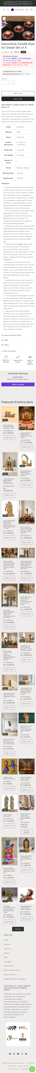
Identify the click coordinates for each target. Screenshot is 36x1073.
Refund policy (12, 1066)
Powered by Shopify (18, 1063)
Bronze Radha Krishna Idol (7, 815)
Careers (6, 953)
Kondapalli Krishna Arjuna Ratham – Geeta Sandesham (26, 907)
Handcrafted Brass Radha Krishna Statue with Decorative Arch (8, 481)
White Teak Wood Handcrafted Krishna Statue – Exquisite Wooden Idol (26, 816)
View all (18, 929)
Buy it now (18, 99)
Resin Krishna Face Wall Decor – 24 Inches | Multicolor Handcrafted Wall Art (26, 729)
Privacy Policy (8, 966)
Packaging (7, 961)
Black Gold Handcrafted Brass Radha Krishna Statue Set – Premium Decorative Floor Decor (9, 613)
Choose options (26, 831)
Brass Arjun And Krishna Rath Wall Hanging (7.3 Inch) (8, 426)
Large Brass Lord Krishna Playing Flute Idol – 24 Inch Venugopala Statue (26, 648)
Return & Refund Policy (11, 970)
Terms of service (13, 1069)
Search (6, 940)
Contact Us (7, 949)
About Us (7, 944)
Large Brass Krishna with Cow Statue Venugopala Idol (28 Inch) (9, 696)
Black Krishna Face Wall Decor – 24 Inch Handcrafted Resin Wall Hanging (9, 741)
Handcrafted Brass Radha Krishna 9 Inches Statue (26, 779)
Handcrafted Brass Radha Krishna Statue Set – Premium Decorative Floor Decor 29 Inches (27, 600)
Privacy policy (30, 1063)
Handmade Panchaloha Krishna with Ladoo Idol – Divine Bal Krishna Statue (9, 909)
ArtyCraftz (10, 1063)
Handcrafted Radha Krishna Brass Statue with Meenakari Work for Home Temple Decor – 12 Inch (9, 524)
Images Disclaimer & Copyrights (15, 979)
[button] (4, 10)
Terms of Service (9, 974)
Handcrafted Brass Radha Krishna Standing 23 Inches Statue (26, 435)
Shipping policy (24, 1069)
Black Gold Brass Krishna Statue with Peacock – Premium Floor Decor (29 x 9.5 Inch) (26, 530)
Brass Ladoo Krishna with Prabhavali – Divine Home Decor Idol (27, 858)
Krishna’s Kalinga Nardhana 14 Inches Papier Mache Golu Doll (9, 870)
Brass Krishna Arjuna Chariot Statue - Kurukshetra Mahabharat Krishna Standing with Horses (9, 655)
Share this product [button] (9, 351)
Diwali (20, 244)
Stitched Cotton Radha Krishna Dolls (9, 778)
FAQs (5, 957)
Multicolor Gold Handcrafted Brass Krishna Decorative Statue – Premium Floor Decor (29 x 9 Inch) (9, 564)
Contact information (23, 1066)
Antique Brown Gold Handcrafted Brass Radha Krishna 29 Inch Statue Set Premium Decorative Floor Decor (27, 564)
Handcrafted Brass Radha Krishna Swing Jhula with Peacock (26, 473)
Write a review (18, 384)
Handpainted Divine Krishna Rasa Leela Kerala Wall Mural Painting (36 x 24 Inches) (26, 691)
